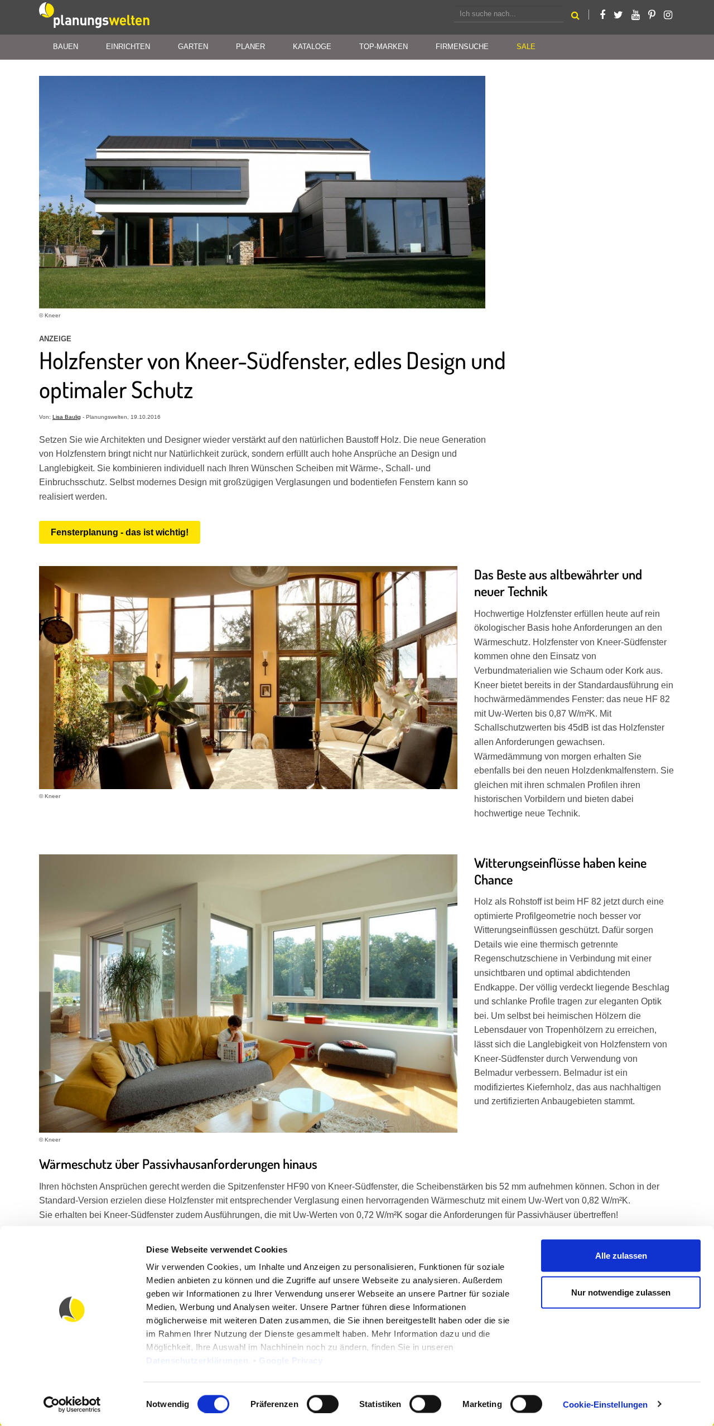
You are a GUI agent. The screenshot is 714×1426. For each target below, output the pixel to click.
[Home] (95, 17)
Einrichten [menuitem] (128, 46)
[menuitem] (526, 47)
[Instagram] (668, 15)
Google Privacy (290, 1360)
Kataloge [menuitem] (312, 46)
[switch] (323, 1404)
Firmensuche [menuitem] (462, 46)
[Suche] (575, 17)
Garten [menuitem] (193, 46)
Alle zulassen (621, 1255)
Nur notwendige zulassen (620, 1292)
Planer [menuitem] (250, 46)
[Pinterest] (651, 15)
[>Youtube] (635, 15)
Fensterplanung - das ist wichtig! (120, 532)
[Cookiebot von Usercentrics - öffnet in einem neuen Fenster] (72, 1404)
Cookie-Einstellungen (605, 1404)
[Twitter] (618, 15)
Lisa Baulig (66, 417)
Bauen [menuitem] (65, 46)
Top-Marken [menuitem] (383, 46)
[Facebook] (602, 15)
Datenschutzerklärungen (197, 1360)
